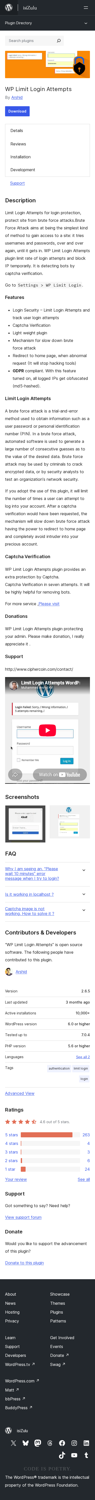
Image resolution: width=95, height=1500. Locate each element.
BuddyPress (19, 1407)
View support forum (23, 1217)
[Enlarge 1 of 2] (38, 812)
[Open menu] (87, 7)
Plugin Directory (18, 23)
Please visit (49, 603)
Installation (20, 156)
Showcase (60, 1294)
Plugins (56, 1312)
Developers (15, 1355)
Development (22, 169)
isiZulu (22, 1430)
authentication (59, 1068)
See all (84, 1179)
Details (16, 130)
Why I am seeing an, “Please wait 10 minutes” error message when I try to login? (32, 873)
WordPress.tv (20, 1364)
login (84, 1079)
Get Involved (62, 1337)
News (10, 1303)
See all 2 (83, 1057)
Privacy (12, 1320)
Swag (58, 1364)
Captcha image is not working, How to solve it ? (29, 911)
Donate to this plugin (24, 1262)
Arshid (17, 97)
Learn (10, 1337)
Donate (59, 1355)
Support (17, 183)
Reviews (18, 143)
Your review (16, 1179)
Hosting (12, 1312)
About (10, 1294)
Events (56, 1346)
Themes (57, 1303)
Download (17, 111)
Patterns (58, 1320)
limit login (81, 1068)
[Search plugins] (59, 41)
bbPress (15, 1398)
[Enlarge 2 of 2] (83, 812)
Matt (12, 1390)
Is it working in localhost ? (29, 894)
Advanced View (19, 1093)
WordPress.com (22, 1380)
